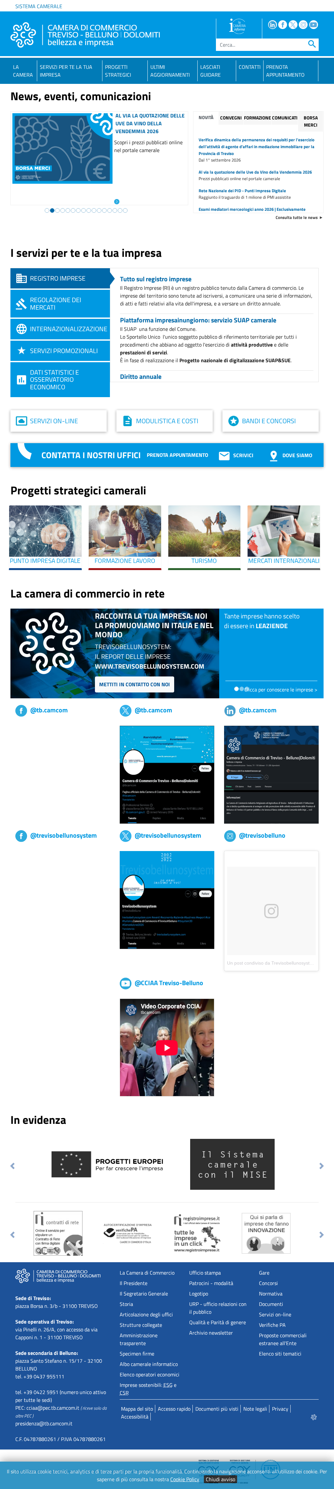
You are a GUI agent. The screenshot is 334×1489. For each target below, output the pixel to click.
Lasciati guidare (210, 71)
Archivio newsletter (211, 1333)
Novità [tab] (206, 117)
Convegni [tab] (231, 117)
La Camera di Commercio (147, 1273)
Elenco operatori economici (149, 1374)
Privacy (280, 1409)
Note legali (255, 1409)
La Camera (23, 71)
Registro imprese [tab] (57, 278)
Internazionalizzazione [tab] (68, 329)
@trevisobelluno (262, 835)
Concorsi (268, 1283)
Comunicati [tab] (284, 117)
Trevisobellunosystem (39, 855)
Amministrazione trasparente (139, 1339)
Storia (126, 1304)
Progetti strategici (118, 71)
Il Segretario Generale (144, 1293)
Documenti (271, 1304)
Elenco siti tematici (280, 1353)
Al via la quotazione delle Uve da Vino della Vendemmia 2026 (150, 123)
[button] (13, 1166)
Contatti (250, 67)
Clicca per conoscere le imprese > (280, 689)
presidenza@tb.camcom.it (43, 1423)
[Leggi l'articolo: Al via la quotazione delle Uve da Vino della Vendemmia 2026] (116, 201)
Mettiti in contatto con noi (134, 684)
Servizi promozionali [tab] (64, 351)
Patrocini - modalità (211, 1283)
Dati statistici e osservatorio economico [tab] (54, 379)
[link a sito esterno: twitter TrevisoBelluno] (167, 899)
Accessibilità (134, 1416)
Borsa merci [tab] (311, 121)
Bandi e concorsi (269, 421)
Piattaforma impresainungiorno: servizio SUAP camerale (198, 320)
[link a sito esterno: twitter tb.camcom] (167, 774)
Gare (264, 1273)
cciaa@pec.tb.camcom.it (52, 1408)
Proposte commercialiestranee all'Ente (283, 1339)
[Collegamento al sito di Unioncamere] (232, 1164)
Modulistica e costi (167, 421)
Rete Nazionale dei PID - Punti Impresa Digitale (242, 190)
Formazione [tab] (257, 117)
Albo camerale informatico (149, 1364)
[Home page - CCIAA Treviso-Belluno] (85, 35)
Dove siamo (297, 455)
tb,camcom (27, 730)
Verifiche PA (272, 1325)
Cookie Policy (184, 1479)
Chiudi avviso (220, 1479)
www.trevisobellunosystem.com (149, 666)
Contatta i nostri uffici (91, 455)
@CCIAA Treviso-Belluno (169, 983)
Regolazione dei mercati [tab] (55, 303)
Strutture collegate (141, 1325)
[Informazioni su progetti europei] (110, 1164)
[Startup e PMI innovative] (266, 1232)
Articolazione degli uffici (146, 1314)
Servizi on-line (54, 421)
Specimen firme (137, 1353)
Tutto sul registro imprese (155, 279)
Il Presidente (133, 1283)
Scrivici (243, 455)
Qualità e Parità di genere (217, 1322)
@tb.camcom (49, 710)
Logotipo (198, 1293)
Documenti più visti (216, 1409)
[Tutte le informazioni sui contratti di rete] (58, 1233)
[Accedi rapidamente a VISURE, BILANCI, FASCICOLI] (196, 1233)
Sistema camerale (38, 6)
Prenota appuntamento (177, 455)
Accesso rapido (174, 1409)
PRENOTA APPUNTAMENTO (285, 71)
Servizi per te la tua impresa (66, 71)
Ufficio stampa (205, 1273)
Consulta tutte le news (297, 217)
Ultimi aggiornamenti (170, 71)
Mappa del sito (137, 1409)
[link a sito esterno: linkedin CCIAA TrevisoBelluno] (271, 774)
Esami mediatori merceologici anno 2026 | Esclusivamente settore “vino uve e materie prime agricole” (252, 212)
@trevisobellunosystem (63, 835)
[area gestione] (314, 1416)
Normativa (270, 1293)
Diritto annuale (140, 376)
